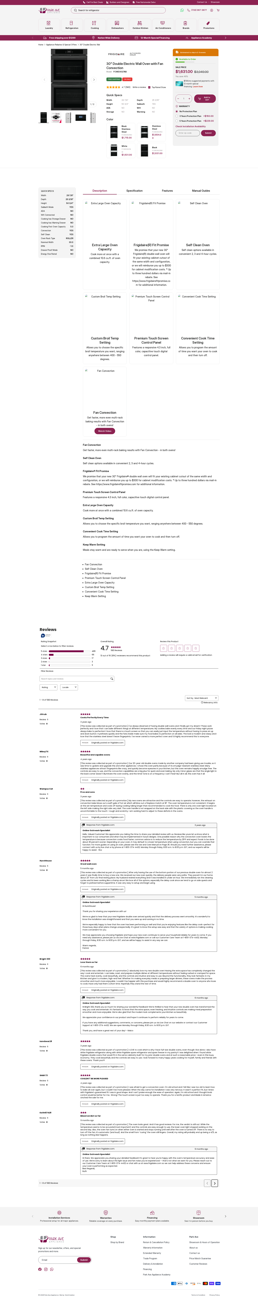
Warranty (184, 106)
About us (193, 1247)
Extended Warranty (152, 1253)
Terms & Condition (198, 1295)
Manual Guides (201, 190)
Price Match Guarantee (200, 1258)
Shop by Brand (117, 1242)
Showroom (215, 2)
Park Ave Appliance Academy (156, 1274)
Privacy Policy (214, 1295)
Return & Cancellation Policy (156, 1242)
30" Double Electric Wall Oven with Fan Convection (98, 44)
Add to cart (207, 98)
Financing (147, 1269)
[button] (218, 10)
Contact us (194, 1253)
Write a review (139, 87)
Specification (134, 190)
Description (100, 190)
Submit (84, 1260)
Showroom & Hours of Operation (204, 1242)
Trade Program (150, 1258)
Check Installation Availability (190, 126)
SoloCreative (69, 1295)
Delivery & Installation (153, 1263)
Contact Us (202, 2)
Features (167, 190)
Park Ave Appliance (51, 1295)
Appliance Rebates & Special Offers (61, 44)
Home (40, 44)
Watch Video (104, 431)
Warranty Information (152, 1247)
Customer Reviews (198, 1263)
